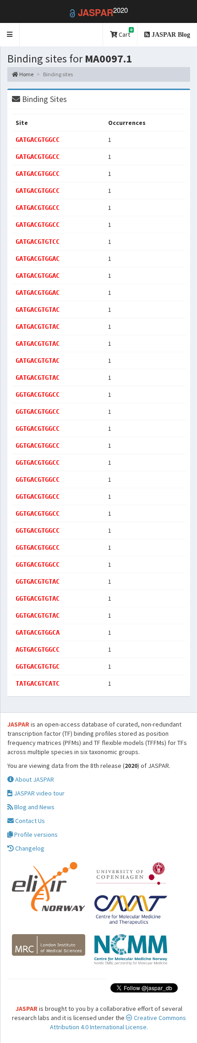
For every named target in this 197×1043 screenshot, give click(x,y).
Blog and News (34, 807)
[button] (10, 34)
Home (25, 74)
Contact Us (29, 821)
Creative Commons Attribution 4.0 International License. (118, 1022)
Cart (124, 33)
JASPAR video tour (38, 793)
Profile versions (35, 834)
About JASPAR (34, 779)
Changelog (29, 848)
